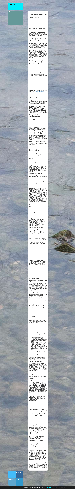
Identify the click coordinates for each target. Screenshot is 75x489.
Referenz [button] (11, 479)
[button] (15, 6)
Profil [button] (10, 472)
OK (50, 487)
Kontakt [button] (18, 479)
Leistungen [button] (19, 472)
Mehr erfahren (47, 487)
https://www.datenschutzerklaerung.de (37, 468)
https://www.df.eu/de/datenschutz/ (40, 91)
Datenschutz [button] (12, 12)
